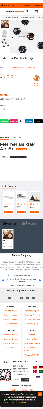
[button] (12, 36)
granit (38, 265)
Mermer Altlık (35, 204)
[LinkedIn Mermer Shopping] (21, 121)
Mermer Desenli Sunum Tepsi (9, 204)
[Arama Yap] (27, 11)
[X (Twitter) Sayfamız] (15, 297)
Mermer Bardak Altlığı (18, 157)
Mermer (37, 262)
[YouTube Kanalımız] (33, 297)
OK (40, 394)
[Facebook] (9, 297)
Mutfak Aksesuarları (28, 17)
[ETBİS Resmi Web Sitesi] (5, 375)
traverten (30, 265)
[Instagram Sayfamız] (21, 297)
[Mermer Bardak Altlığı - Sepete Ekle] (4, 246)
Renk (1, 105)
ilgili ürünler (9, 186)
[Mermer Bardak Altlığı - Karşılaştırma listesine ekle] (11, 246)
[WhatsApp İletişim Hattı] (27, 297)
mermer (22, 265)
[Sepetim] (37, 11)
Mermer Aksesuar (12, 17)
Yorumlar (16, 137)
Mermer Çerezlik (22, 204)
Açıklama (4, 137)
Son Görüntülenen (9, 223)
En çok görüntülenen (29, 223)
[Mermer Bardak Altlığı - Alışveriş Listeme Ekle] (7, 246)
